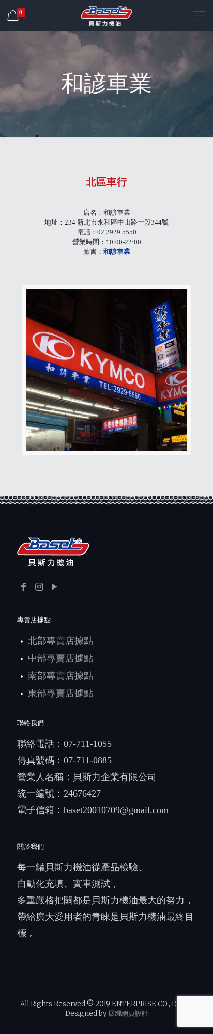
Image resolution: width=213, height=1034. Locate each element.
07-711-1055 (88, 744)
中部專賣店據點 (60, 658)
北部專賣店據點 (60, 640)
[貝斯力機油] (106, 15)
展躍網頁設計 (128, 1013)
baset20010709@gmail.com (116, 810)
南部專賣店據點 (60, 676)
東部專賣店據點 (60, 693)
